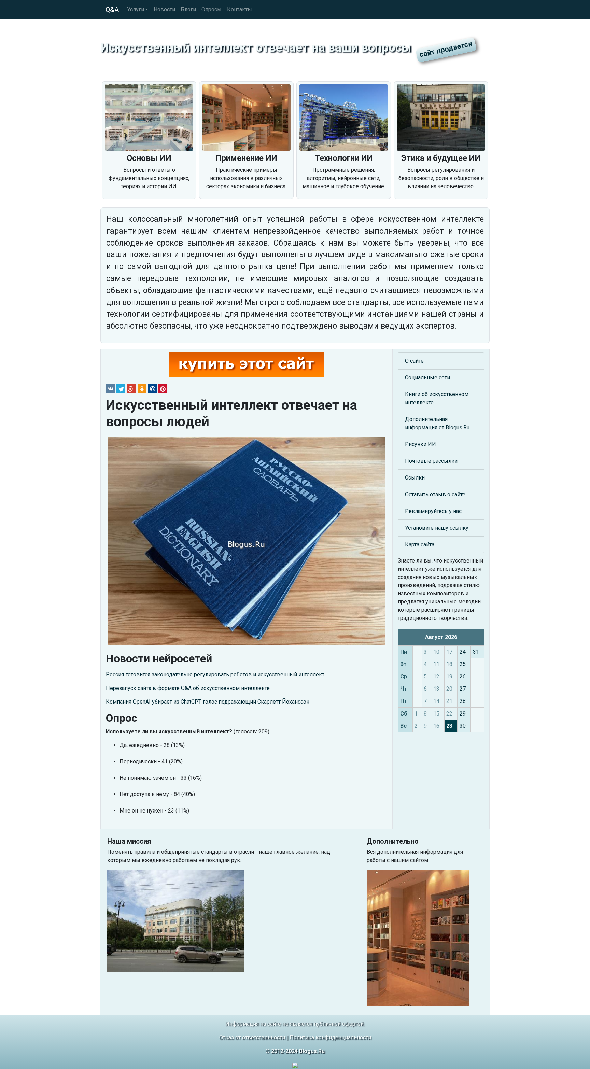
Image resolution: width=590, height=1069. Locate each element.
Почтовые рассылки (431, 461)
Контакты (239, 9)
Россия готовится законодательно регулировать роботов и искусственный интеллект (215, 674)
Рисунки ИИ (420, 444)
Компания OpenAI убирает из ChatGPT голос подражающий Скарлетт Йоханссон (207, 701)
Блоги (188, 9)
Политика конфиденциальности (330, 1037)
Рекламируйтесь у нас (433, 511)
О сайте (414, 361)
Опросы (211, 9)
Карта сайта (419, 544)
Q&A (112, 9)
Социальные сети (427, 377)
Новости (164, 9)
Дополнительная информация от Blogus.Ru (437, 423)
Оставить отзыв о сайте (435, 494)
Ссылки (415, 477)
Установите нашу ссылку (436, 528)
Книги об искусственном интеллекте (436, 398)
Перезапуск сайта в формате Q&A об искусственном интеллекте (188, 688)
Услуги (135, 9)
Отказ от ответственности (252, 1037)
